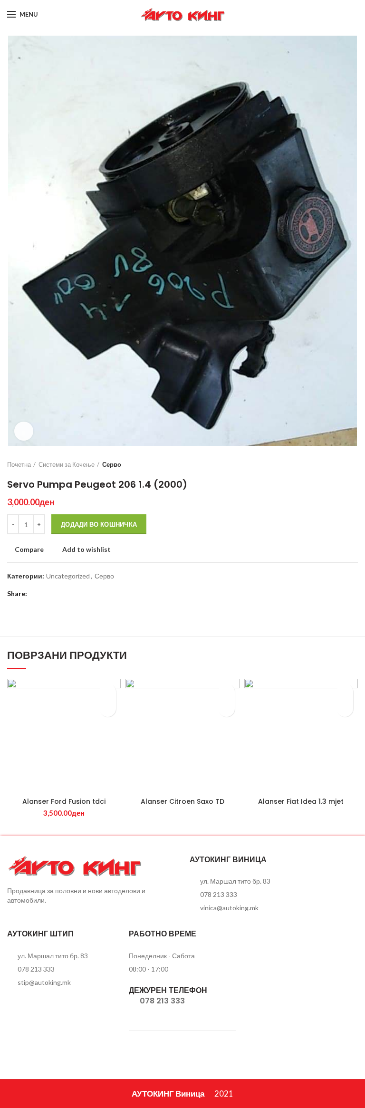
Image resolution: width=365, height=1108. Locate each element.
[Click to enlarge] (23, 431)
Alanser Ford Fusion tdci (64, 801)
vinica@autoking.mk (229, 908)
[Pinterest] (61, 594)
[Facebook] (340, 14)
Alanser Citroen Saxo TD (182, 801)
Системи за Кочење (66, 464)
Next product (353, 464)
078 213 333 (218, 894)
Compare (29, 549)
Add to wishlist (86, 549)
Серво (111, 464)
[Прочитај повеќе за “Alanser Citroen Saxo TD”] (226, 708)
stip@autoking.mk (44, 982)
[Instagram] (352, 14)
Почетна (19, 464)
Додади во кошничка (99, 524)
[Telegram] (84, 594)
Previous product (334, 464)
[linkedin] (72, 594)
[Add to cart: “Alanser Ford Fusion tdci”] (107, 708)
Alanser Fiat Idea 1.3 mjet (301, 801)
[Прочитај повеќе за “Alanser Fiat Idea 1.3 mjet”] (344, 708)
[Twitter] (49, 594)
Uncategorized (68, 576)
